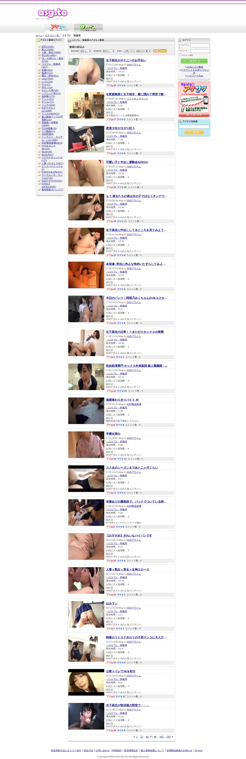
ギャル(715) (48, 102)
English (198, 750)
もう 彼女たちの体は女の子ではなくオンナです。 (136, 196)
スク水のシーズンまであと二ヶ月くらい (132, 467)
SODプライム (134, 64)
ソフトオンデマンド (137, 98)
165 (161, 736)
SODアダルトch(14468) (48, 109)
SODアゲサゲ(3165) (52, 180)
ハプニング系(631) (51, 93)
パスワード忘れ (195, 75)
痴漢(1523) (47, 72)
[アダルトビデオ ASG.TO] (53, 17)
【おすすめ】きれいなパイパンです (129, 535)
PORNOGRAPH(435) (52, 172)
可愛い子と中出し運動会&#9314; (127, 162)
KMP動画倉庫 (134, 404)
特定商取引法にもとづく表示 (66, 750)
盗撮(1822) (47, 70)
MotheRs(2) (47, 154)
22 (141, 736)
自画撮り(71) (48, 96)
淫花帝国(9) (48, 134)
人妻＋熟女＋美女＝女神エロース (127, 569)
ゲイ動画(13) (48, 131)
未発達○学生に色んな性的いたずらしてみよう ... (136, 264)
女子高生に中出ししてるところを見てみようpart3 (136, 230)
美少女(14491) (49, 55)
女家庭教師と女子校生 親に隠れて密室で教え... (136, 94)
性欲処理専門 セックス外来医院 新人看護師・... (136, 365)
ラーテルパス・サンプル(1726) (52, 176)
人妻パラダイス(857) (52, 163)
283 (168, 736)
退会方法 (88, 750)
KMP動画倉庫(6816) (52, 143)
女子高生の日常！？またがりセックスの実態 (135, 331)
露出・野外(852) (50, 75)
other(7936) (47, 78)
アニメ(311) (48, 99)
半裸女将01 (113, 433)
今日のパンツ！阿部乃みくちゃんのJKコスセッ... (136, 298)
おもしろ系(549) (50, 90)
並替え (120, 51)
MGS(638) (47, 151)
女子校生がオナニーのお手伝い (126, 60)
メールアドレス (183, 46)
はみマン (112, 603)
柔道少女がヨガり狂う (120, 128)
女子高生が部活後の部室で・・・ (127, 705)
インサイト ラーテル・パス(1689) (52, 138)
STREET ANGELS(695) (49, 185)
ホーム (39, 35)
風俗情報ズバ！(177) (52, 189)
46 (155, 736)
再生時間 (75, 51)
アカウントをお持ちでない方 (195, 71)
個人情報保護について (152, 750)
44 (147, 736)
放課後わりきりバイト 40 (122, 399)
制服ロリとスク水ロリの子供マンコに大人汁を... (136, 637)
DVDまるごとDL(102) (49, 147)
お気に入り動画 (195, 67)
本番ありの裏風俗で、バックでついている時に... (136, 501)
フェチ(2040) (48, 105)
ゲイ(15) (46, 84)
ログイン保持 (187, 55)
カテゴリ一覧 (52, 35)
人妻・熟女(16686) (51, 52)
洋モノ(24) (47, 87)
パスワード (182, 51)
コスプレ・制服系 (117, 68)
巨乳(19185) (48, 46)
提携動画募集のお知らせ (179, 750)
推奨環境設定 (131, 750)
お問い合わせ (103, 750)
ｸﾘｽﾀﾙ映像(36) (49, 128)
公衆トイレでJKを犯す (121, 671)
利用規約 (117, 750)
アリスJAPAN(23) (50, 113)
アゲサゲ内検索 (190, 121)
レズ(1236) (47, 81)
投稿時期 (97, 51)
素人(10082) (48, 49)
